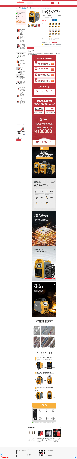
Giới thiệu (29, 450)
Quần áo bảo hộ (50, 455)
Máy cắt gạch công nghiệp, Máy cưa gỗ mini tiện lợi (22, 60)
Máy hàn (24, 7)
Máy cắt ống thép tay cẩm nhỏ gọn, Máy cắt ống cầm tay (22, 56)
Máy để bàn (38, 5)
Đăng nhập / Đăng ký (59, 0)
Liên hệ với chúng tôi (30, 455)
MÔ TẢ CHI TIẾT (31, 47)
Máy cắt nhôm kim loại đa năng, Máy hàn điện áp (22, 68)
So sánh (51, 0)
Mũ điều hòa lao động (50, 451)
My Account (44, 0)
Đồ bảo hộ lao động (46, 5)
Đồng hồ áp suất (50, 454)
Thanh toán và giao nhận (31, 453)
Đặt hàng (55, 42)
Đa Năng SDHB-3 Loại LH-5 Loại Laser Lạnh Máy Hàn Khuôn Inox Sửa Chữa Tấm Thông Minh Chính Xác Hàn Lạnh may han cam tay (48, 439)
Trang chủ (17, 7)
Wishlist (47, 0)
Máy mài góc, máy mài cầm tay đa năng (20, 137)
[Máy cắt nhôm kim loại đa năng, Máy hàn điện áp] (18, 68)
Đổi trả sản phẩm (30, 454)
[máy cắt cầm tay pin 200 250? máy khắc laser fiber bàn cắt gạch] (18, 72)
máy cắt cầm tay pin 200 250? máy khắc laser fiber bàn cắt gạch (22, 71)
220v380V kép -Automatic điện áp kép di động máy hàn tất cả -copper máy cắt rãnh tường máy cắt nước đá (22, 96)
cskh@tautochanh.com (20, 455)
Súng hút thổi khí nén (31, 5)
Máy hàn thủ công (28, 7)
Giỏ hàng (54, 0)
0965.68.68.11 (19, 452)
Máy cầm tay (20, 7)
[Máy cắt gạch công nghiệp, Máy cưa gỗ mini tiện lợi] (18, 61)
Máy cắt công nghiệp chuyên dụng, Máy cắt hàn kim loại (22, 64)
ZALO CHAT (41, 449)
